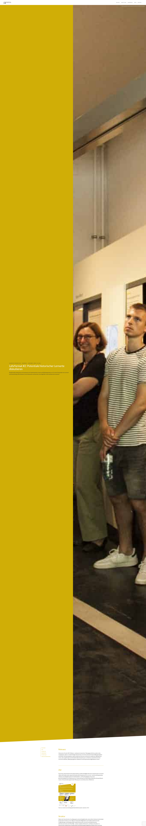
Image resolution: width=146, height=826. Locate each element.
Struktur (43, 751)
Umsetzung (123, 2)
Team (135, 2)
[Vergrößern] (74, 783)
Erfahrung (43, 753)
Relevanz (43, 747)
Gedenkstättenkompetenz (15, 363)
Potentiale (43, 754)
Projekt (118, 2)
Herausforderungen (45, 756)
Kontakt (140, 2)
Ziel (42, 749)
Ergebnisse (130, 2)
